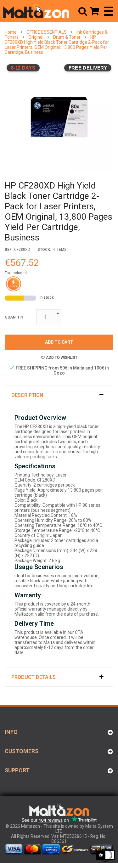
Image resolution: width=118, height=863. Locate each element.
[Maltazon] (36, 11)
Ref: (9, 249)
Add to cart (59, 342)
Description (27, 395)
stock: (44, 249)
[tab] (59, 395)
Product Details (33, 677)
